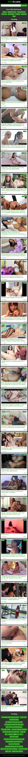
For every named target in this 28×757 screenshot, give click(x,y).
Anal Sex (4, 14)
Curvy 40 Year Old (14, 744)
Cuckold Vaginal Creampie (19, 729)
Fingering (23, 14)
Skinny (4, 12)
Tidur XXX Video (5, 729)
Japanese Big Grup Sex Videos (14, 746)
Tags (9, 755)
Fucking (17, 14)
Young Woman (21, 12)
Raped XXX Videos (17, 751)
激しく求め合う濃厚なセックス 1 (14, 734)
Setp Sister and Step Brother (14, 727)
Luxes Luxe (23, 717)
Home (4, 755)
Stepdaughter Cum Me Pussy (14, 741)
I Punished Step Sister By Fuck (10, 717)
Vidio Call (8, 751)
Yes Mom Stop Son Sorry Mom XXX (14, 739)
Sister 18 (22, 732)
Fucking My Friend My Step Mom (14, 724)
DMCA (13, 755)
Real (14, 16)
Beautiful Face (12, 12)
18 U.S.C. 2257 (21, 755)
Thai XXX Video (23, 749)
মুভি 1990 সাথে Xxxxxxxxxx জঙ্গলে (14, 722)
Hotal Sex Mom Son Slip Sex (11, 732)
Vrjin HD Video (14, 737)
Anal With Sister (14, 719)
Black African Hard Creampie (9, 749)
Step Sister (11, 14)
